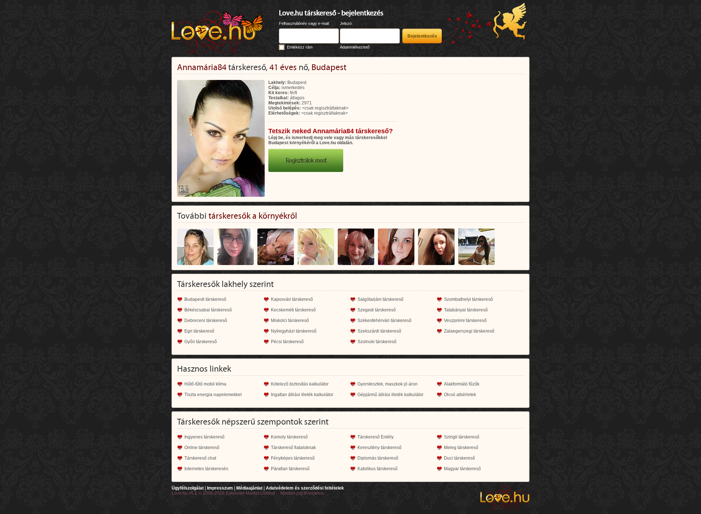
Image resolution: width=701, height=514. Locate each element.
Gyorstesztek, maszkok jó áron (387, 384)
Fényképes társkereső (293, 458)
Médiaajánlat (249, 488)
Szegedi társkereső (376, 309)
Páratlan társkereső (290, 468)
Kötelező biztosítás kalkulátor (300, 384)
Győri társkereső (200, 341)
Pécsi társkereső (287, 341)
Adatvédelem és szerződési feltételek (305, 488)
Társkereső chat (200, 458)
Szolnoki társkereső (377, 341)
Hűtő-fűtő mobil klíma (205, 384)
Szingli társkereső (461, 437)
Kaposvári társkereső (292, 299)
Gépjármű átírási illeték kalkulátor (390, 394)
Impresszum (220, 488)
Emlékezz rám (300, 47)
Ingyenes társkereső (204, 437)
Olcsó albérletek (460, 394)
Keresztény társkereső (379, 447)
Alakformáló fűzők (461, 384)
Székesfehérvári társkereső (384, 320)
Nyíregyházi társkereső (294, 331)
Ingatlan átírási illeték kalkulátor (302, 394)
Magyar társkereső (462, 468)
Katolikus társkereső (377, 468)
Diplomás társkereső (377, 458)
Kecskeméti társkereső (293, 309)
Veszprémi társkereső (465, 320)
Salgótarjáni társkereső (380, 299)
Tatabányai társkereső (466, 309)
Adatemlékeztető (354, 47)
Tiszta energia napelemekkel (213, 394)
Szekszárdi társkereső (379, 331)
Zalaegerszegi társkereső (469, 331)
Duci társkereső (459, 458)
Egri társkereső (199, 331)
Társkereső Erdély (375, 437)
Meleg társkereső (461, 447)
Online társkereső (201, 447)
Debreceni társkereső (205, 320)
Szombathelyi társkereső (468, 299)
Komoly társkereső (289, 437)
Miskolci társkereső (290, 320)
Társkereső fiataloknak (293, 447)
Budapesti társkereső (205, 299)
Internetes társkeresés (206, 468)
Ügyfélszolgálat (188, 488)
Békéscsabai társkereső (208, 309)
